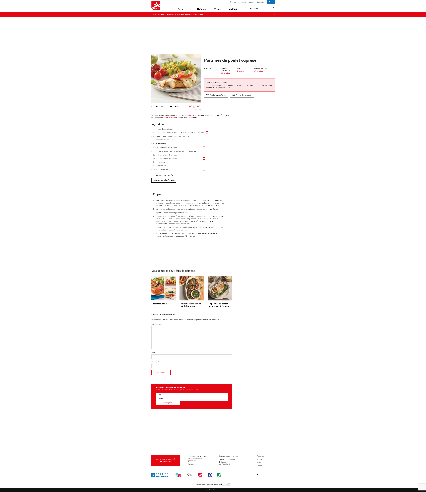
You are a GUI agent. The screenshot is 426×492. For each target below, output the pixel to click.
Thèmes (201, 9)
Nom (153, 352)
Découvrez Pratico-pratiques (195, 460)
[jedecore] (210, 475)
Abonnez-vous (247, 2)
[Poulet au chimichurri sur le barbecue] (191, 288)
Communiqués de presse (228, 456)
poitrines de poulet (192, 115)
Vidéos (233, 9)
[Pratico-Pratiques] (160, 475)
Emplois (191, 464)
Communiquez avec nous (197, 456)
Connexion (234, 2)
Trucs (217, 9)
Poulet (179, 15)
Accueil (153, 15)
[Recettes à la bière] (163, 288)
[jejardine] (219, 475)
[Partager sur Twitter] (157, 106)
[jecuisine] (200, 475)
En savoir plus (165, 460)
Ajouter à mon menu (243, 95)
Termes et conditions (227, 459)
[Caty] (190, 475)
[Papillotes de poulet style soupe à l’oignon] (220, 288)
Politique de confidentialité (224, 463)
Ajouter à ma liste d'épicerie (164, 180)
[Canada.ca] (226, 484)
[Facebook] (274, 14)
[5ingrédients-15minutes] (179, 475)
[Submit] (273, 8)
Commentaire (157, 324)
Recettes (183, 9)
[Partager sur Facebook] (151, 106)
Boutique (260, 2)
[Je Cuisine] (161, 6)
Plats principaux (170, 15)
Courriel (155, 362)
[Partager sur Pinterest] (162, 106)
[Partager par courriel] (176, 106)
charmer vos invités (170, 117)
